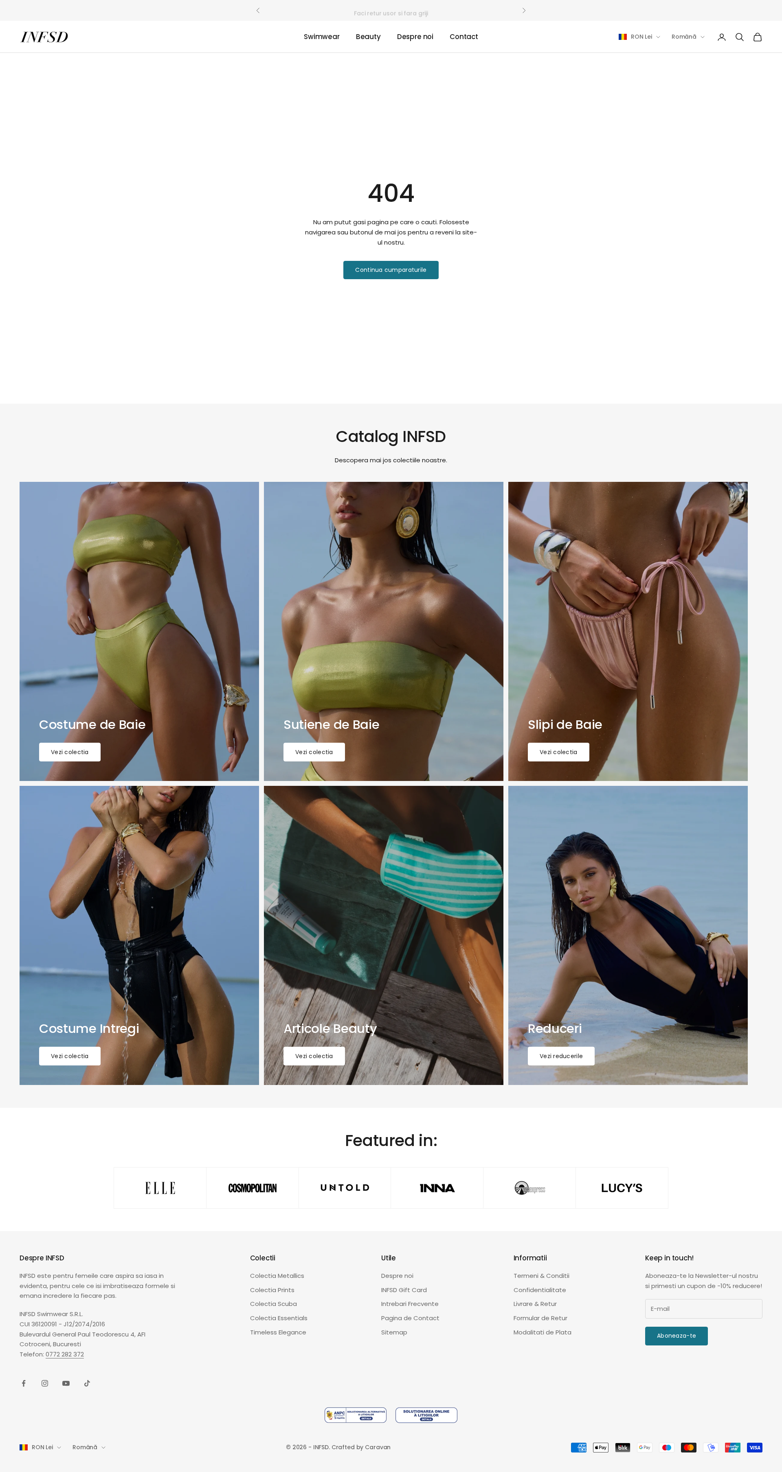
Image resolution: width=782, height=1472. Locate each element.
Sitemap (394, 1332)
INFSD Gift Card (404, 1290)
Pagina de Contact (410, 1318)
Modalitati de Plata (542, 1332)
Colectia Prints (272, 1290)
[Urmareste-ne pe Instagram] (45, 1383)
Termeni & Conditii (541, 1275)
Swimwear (322, 37)
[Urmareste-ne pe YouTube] (66, 1383)
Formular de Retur (540, 1318)
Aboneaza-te (676, 1336)
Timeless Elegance (278, 1332)
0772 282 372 (65, 1354)
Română (684, 37)
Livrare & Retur (535, 1303)
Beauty (368, 37)
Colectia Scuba (273, 1303)
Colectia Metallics (277, 1275)
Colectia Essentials (279, 1318)
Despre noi (415, 37)
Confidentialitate (540, 1290)
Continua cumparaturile (390, 270)
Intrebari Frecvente (410, 1303)
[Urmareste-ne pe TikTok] (87, 1383)
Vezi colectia (70, 752)
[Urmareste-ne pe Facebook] (24, 1383)
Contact (464, 37)
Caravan (378, 1447)
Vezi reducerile (561, 1056)
